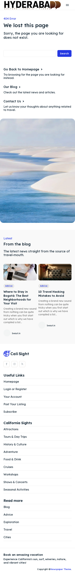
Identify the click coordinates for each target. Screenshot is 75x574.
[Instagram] (14, 364)
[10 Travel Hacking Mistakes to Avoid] (55, 272)
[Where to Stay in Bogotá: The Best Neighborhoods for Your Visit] (20, 272)
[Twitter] (22, 364)
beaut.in (16, 333)
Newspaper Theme (60, 569)
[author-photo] (7, 333)
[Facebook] (6, 364)
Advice (9, 286)
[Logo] (32, 5)
